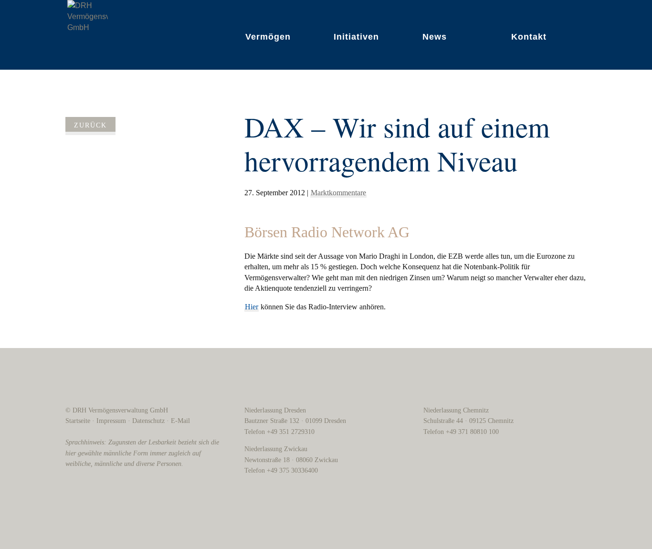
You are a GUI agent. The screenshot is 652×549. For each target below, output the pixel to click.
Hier (251, 307)
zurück (90, 125)
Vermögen (268, 37)
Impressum (111, 420)
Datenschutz (148, 420)
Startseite (77, 420)
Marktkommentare (338, 193)
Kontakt (529, 37)
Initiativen (356, 37)
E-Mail (180, 420)
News (434, 37)
